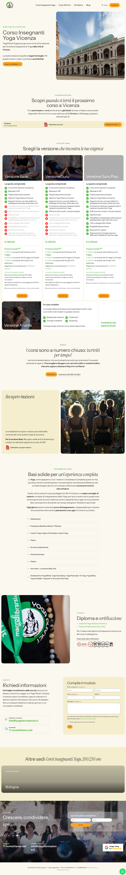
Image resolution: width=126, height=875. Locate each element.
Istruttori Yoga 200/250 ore (14, 27)
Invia (70, 726)
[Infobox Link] (26, 720)
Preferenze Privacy (63, 870)
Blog (88, 5)
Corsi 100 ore (65, 5)
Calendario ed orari (56, 125)
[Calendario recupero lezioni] (7, 447)
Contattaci (114, 5)
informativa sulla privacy (87, 719)
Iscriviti (81, 825)
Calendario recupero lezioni (20, 447)
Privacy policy (92, 867)
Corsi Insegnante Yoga (45, 5)
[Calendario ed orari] (46, 124)
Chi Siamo (78, 5)
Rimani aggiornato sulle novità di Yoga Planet (82, 722)
